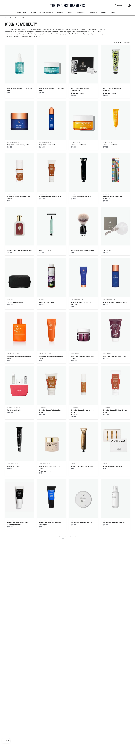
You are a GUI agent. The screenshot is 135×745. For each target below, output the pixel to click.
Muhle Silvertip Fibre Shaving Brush (82, 250)
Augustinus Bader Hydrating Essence (115, 302)
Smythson (10, 299)
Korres (41, 299)
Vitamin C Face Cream (78, 145)
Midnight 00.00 (76, 520)
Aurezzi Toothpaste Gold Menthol (82, 466)
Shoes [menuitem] (70, 12)
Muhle (41, 248)
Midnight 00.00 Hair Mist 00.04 (114, 522)
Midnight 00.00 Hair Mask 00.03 (82, 522)
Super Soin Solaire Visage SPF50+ (50, 196)
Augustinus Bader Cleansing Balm (18, 145)
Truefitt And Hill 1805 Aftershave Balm (19, 250)
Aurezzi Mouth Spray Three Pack (114, 466)
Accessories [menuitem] (80, 12)
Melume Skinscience (13, 86)
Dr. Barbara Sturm (13, 407)
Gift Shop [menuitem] (32, 12)
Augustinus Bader (13, 142)
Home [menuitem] (103, 12)
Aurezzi (73, 194)
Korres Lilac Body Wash (46, 302)
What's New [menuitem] (21, 12)
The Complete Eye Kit (14, 410)
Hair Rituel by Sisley (14, 520)
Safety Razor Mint (45, 250)
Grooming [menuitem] (93, 12)
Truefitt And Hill (13, 248)
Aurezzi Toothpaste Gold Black (81, 196)
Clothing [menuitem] (60, 12)
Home (6, 18)
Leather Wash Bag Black (15, 302)
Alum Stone (106, 250)
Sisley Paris (11, 194)
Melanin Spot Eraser (13, 466)
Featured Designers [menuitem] (46, 12)
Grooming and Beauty (21, 18)
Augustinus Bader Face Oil (47, 145)
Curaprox (106, 194)
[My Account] (125, 5)
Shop (11, 18)
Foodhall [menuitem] (113, 12)
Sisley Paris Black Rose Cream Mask (114, 356)
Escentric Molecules (14, 353)
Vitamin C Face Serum (110, 145)
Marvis (73, 86)
